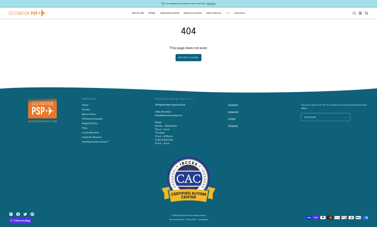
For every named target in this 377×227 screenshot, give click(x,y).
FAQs (84, 127)
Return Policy (89, 114)
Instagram (233, 111)
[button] (213, 13)
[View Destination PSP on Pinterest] (31, 214)
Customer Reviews (91, 137)
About (85, 105)
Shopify (203, 215)
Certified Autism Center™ (95, 141)
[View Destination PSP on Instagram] (10, 214)
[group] (188, 3)
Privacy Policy (191, 219)
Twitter (232, 118)
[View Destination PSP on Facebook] (17, 214)
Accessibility (203, 219)
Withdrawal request (92, 118)
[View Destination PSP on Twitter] (24, 214)
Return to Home (188, 57)
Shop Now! (211, 3)
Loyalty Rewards (90, 132)
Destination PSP (183, 215)
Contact (86, 109)
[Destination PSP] (27, 13)
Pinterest (233, 125)
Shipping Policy (90, 123)
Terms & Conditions (176, 219)
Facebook (233, 105)
